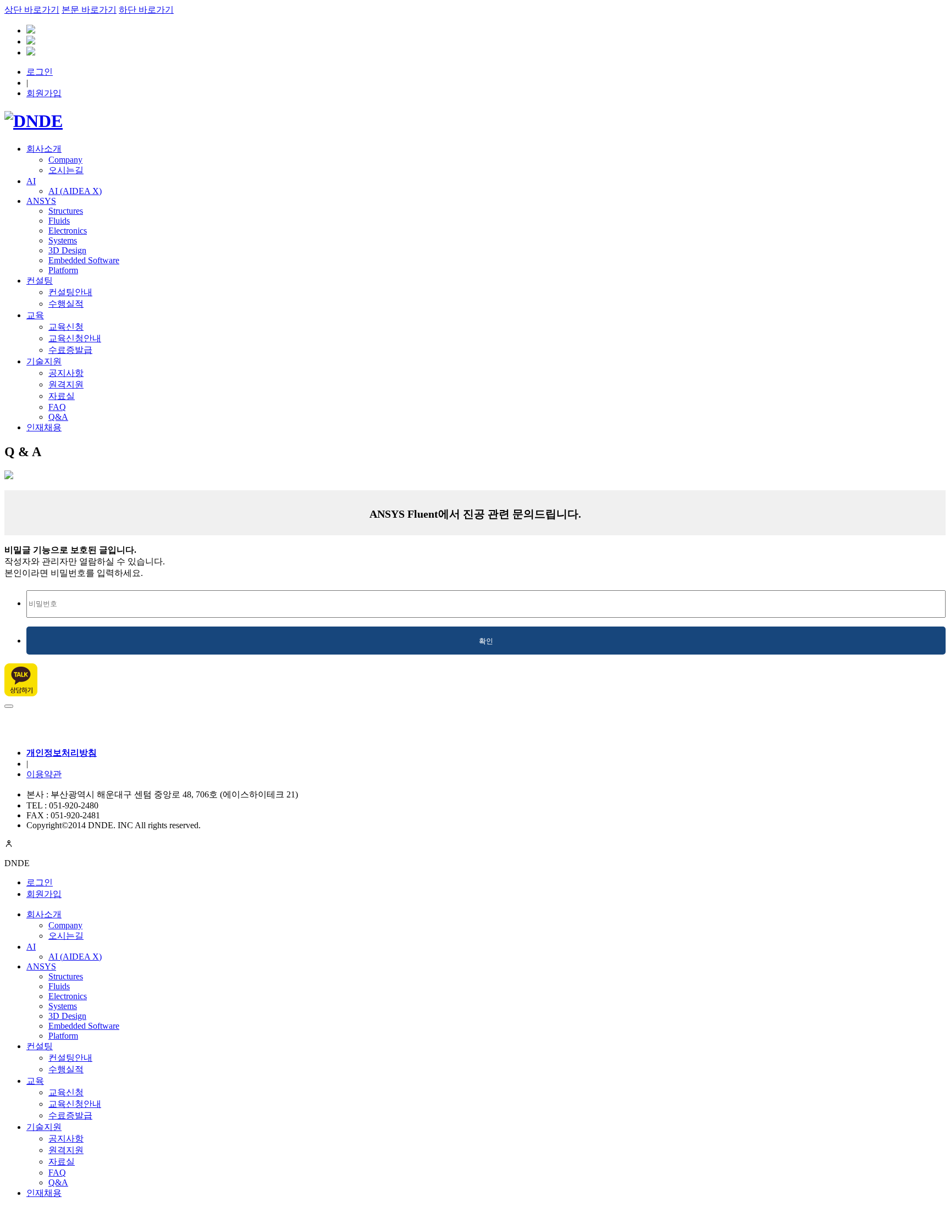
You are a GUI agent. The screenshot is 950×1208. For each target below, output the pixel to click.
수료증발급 (70, 349)
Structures (65, 210)
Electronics (67, 230)
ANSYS (41, 201)
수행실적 (66, 303)
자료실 (61, 396)
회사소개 (44, 148)
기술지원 (44, 361)
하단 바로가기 (146, 9)
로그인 (39, 71)
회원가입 (44, 93)
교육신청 (66, 326)
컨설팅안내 (70, 292)
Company (65, 159)
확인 (486, 641)
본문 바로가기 (89, 9)
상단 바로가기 (31, 9)
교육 (35, 315)
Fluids (59, 220)
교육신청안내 (74, 338)
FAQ (57, 407)
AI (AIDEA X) (75, 191)
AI (31, 181)
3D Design (67, 250)
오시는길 (66, 170)
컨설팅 (39, 280)
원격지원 (66, 384)
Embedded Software (83, 260)
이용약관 (44, 774)
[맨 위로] (8, 706)
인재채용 (44, 427)
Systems (62, 240)
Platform (63, 270)
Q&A (58, 417)
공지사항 (66, 373)
